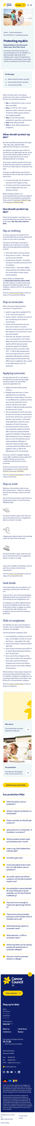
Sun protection (9, 35)
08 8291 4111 (11, 1057)
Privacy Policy (23, 1116)
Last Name (6, 1016)
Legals (21, 1118)
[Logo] (7, 5)
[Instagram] (4, 1072)
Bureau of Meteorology (15, 202)
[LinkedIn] (19, 1072)
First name (6, 1011)
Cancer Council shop (16, 293)
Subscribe (6, 1024)
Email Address (7, 1021)
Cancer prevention (15, 32)
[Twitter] (15, 1072)
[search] (28, 5)
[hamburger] (31, 5)
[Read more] (28, 729)
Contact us (7, 1032)
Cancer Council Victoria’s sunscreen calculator (15, 470)
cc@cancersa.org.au (14, 1062)
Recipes (20, 1032)
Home (6, 32)
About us (6, 1029)
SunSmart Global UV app (22, 200)
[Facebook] (8, 1072)
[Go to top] (30, 974)
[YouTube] (11, 1072)
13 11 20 (7, 1041)
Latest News (22, 1029)
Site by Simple (5, 1123)
